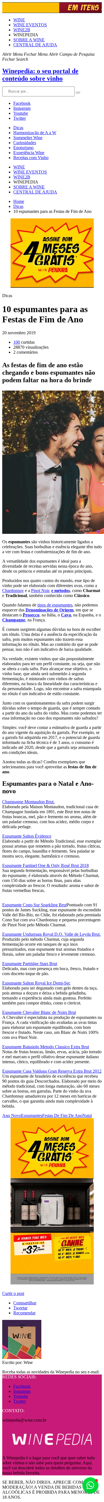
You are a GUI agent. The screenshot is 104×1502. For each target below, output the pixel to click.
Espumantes (31, 1115)
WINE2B (21, 29)
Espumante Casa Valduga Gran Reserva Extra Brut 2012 (52, 1071)
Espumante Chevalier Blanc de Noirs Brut (39, 1012)
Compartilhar (24, 1302)
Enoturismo (23, 147)
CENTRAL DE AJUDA (35, 44)
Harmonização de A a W (34, 132)
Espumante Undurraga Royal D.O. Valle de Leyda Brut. (51, 934)
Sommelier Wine (27, 137)
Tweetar (20, 1307)
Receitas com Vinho (31, 157)
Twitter (19, 118)
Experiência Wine (28, 152)
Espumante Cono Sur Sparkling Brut (34, 904)
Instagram (22, 108)
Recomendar (24, 1312)
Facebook (22, 103)
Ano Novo (11, 1115)
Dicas (18, 127)
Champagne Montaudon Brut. (28, 801)
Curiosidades (24, 142)
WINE (19, 19)
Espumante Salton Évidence (26, 836)
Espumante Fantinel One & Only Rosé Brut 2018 (45, 865)
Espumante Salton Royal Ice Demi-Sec (36, 983)
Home (18, 201)
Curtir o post (13, 1293)
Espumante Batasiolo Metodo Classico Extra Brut (45, 1046)
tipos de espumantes (54, 605)
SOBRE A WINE (29, 39)
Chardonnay (13, 590)
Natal (87, 1115)
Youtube (20, 113)
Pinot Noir (40, 590)
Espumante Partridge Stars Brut (29, 963)
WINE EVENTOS (30, 24)
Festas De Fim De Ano (62, 1115)
